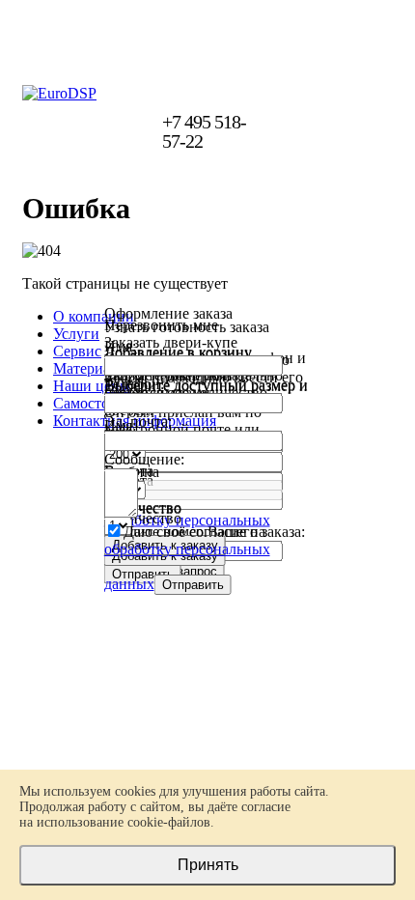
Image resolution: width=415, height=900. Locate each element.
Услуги (76, 333)
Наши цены (91, 386)
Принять (208, 865)
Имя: (120, 346)
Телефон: (134, 384)
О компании (93, 316)
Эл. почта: (138, 421)
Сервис (77, 351)
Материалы (90, 368)
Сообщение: (144, 459)
